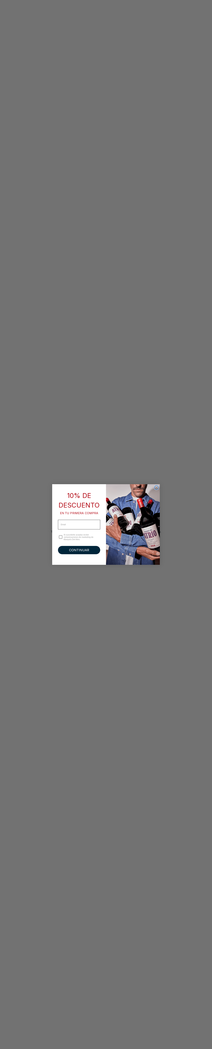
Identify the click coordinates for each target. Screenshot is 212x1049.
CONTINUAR (79, 550)
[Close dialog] (156, 488)
